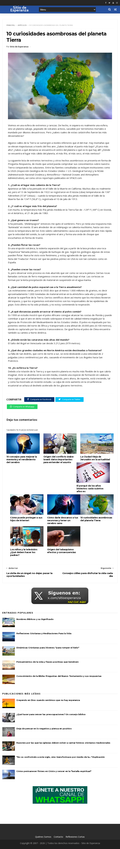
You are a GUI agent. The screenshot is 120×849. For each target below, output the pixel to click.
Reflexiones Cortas (75, 836)
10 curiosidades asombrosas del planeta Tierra (96, 519)
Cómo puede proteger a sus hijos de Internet (26, 519)
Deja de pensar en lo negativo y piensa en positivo (44, 728)
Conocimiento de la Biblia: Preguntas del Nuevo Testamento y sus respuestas (58, 676)
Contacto (58, 836)
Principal (10, 25)
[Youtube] (113, 3)
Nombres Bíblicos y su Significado (34, 619)
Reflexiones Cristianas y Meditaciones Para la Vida (43, 633)
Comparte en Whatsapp (23, 406)
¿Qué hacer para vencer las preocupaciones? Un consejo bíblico (51, 714)
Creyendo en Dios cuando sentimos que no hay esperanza (48, 700)
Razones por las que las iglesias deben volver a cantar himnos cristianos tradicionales (63, 743)
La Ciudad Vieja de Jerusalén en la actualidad (95, 458)
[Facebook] (105, 3)
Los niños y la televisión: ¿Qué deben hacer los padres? (24, 552)
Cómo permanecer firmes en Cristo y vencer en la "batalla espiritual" (53, 771)
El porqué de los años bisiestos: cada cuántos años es (90, 488)
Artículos (22, 25)
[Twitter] (109, 3)
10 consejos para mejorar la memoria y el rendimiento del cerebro (21, 459)
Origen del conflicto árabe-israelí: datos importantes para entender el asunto (58, 459)
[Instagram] (117, 3)
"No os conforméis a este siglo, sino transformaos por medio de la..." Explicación (60, 757)
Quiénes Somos (43, 836)
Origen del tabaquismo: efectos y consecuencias (61, 551)
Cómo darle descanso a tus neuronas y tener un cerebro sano (62, 520)
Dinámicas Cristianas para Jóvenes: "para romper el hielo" (47, 647)
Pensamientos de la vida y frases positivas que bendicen (47, 662)
